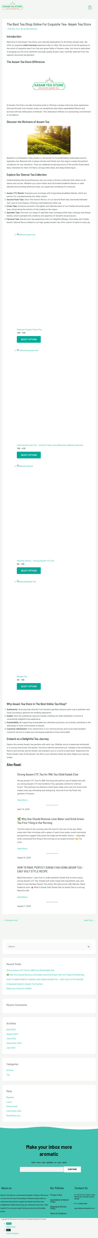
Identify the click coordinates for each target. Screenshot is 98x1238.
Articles (11, 29)
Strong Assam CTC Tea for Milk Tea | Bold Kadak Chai (47, 774)
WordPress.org (13, 1115)
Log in (9, 1102)
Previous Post (10, 920)
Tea (17, 29)
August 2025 (12, 1034)
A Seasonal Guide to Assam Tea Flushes (24, 984)
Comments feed (13, 1111)
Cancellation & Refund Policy (59, 1201)
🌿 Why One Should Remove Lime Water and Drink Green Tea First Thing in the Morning (50, 821)
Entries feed (11, 1106)
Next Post (89, 920)
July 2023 (10, 1048)
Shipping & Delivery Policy (58, 1208)
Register (10, 1097)
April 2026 (11, 1029)
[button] (52, 6)
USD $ (11, 1225)
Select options (29, 339)
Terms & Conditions (58, 1213)
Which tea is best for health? (19, 988)
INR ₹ (12, 1231)
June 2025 (11, 1038)
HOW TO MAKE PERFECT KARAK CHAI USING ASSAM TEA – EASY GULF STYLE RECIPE (50, 869)
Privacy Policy (56, 1195)
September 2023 (14, 1043)
